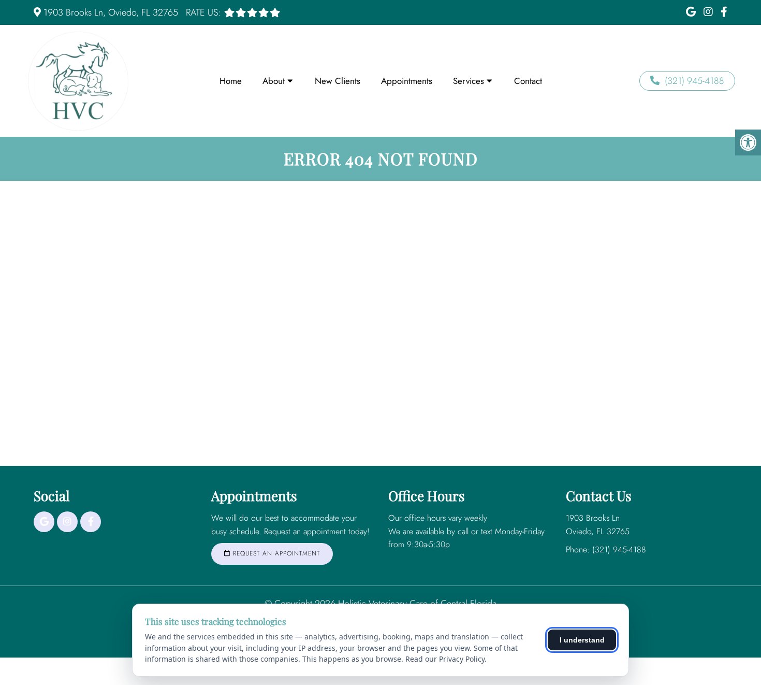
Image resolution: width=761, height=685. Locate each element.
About (273, 81)
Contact (528, 81)
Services (468, 81)
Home (230, 81)
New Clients (337, 81)
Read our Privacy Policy (445, 659)
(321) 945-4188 (694, 81)
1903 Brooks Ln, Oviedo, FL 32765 (110, 12)
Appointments (406, 81)
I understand (582, 640)
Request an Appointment (275, 553)
